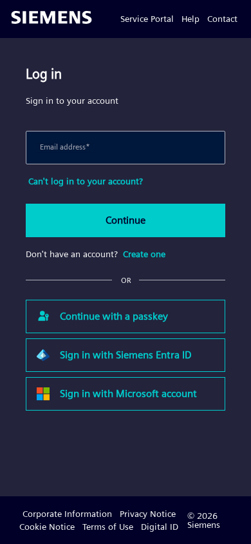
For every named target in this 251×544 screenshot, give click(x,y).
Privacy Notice (148, 514)
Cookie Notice (47, 526)
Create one (144, 254)
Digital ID (159, 526)
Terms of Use (107, 526)
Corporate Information (67, 514)
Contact (222, 19)
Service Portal (147, 19)
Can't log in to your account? (85, 181)
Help (190, 19)
